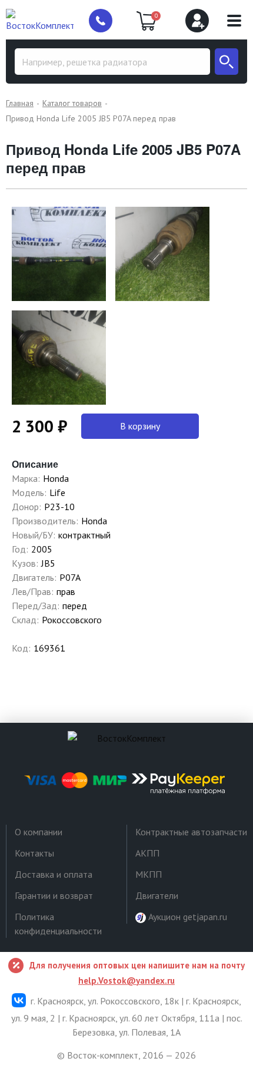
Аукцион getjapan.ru (186, 916)
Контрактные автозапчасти (191, 832)
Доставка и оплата (53, 874)
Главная (20, 103)
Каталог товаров (72, 103)
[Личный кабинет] (197, 20)
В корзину (140, 426)
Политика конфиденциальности (58, 924)
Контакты (34, 853)
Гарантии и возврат (54, 895)
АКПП (147, 853)
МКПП (148, 874)
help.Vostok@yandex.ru (126, 980)
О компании (38, 832)
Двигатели (156, 895)
